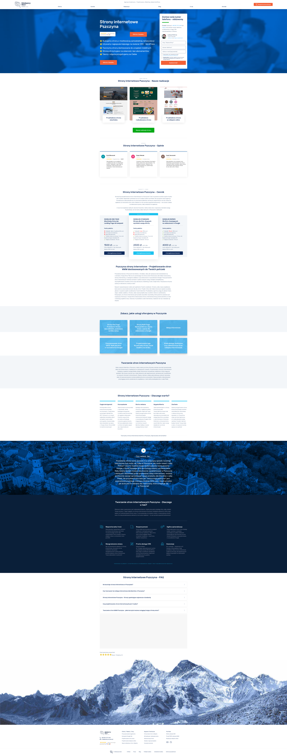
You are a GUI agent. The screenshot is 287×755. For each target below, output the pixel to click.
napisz (164, 27)
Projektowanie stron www (128, 738)
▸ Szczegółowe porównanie (114, 253)
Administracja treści (149, 738)
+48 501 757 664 (176, 25)
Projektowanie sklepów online (129, 741)
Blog (159, 6)
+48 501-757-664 (106, 737)
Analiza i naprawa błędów (150, 741)
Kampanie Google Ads (127, 736)
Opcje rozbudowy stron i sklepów (130, 743)
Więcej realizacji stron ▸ (143, 130)
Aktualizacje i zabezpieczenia (151, 736)
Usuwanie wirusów (148, 743)
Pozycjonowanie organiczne (128, 734)
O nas (191, 6)
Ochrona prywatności (171, 751)
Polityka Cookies (147, 751)
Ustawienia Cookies (158, 751)
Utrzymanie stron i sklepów (150, 734)
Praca (134, 751)
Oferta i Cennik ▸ (138, 34)
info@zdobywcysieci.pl (107, 739)
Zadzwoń (170, 38)
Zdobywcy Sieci (118, 751)
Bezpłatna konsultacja (264, 4)
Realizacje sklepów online (172, 738)
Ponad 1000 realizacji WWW (172, 736)
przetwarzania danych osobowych (170, 55)
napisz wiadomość (178, 38)
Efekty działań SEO (170, 734)
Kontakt (224, 6)
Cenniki (93, 6)
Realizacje (126, 6)
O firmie (128, 751)
